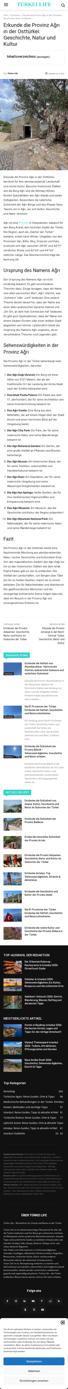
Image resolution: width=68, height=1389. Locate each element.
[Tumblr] (25, 1309)
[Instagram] (16, 1301)
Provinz (23, 222)
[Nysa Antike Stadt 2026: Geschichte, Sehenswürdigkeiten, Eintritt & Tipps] (12, 1065)
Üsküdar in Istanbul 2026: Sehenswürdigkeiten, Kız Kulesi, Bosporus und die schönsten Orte (44, 982)
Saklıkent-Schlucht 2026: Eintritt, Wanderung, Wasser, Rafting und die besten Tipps (43, 1000)
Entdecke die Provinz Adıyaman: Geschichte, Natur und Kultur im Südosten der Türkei (43, 858)
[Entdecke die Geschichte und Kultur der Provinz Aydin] (12, 897)
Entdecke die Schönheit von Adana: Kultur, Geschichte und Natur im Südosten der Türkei (42, 804)
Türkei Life (13, 73)
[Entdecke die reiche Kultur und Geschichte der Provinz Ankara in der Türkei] (12, 933)
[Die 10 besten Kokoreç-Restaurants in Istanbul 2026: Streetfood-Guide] (12, 967)
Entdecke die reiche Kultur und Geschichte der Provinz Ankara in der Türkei (43, 931)
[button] (63, 1322)
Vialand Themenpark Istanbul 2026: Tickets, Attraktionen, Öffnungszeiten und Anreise (41, 1046)
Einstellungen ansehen (34, 1380)
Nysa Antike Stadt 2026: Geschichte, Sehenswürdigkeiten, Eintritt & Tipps (43, 1063)
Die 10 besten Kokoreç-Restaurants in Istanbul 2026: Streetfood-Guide (41, 965)
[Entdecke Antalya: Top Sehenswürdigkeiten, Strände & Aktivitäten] (12, 878)
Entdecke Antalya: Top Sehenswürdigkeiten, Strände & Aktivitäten (42, 876)
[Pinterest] (41, 1301)
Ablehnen (34, 1371)
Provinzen (15, 15)
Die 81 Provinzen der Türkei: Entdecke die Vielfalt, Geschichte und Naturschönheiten (43, 710)
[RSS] (58, 1301)
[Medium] (33, 1301)
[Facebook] (7, 1301)
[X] (34, 1309)
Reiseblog (9, 717)
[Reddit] (50, 1301)
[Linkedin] (24, 1301)
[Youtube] (42, 1309)
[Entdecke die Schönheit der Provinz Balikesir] (12, 824)
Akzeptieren (34, 1361)
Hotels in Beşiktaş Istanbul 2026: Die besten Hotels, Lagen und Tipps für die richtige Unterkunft (43, 1028)
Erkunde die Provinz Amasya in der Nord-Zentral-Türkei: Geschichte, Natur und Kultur (52, 636)
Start (5, 15)
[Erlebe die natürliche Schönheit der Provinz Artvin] (12, 842)
